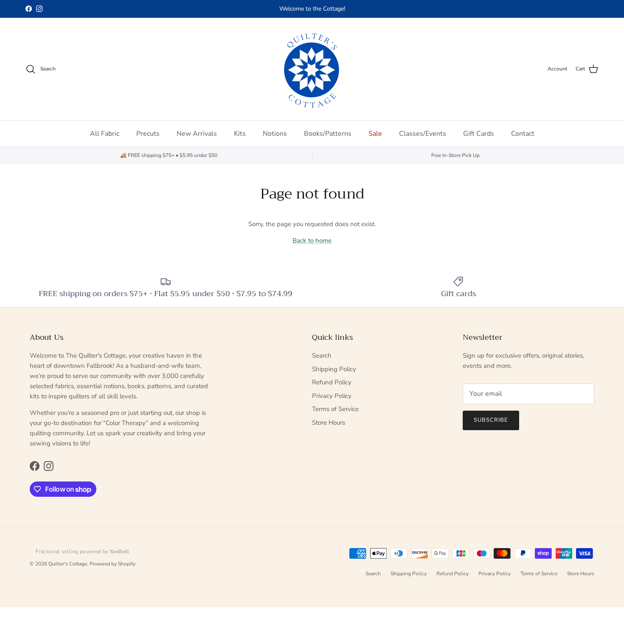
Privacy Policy (331, 396)
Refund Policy (331, 382)
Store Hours (328, 422)
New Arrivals (197, 133)
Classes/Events (422, 133)
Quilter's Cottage (67, 563)
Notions (275, 133)
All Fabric (104, 133)
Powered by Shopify (112, 563)
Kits (240, 133)
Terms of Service (335, 409)
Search (322, 355)
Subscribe (491, 420)
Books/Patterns (327, 133)
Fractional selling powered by (82, 551)
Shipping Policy (334, 369)
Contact (522, 133)
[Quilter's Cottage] (312, 69)
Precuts (148, 133)
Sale (375, 133)
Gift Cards (478, 133)
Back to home (312, 240)
